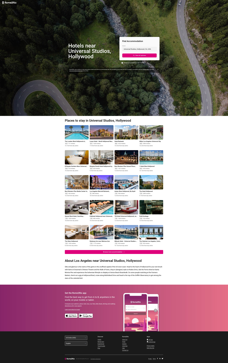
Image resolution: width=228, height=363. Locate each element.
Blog (99, 348)
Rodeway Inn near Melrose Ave (100, 241)
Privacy (150, 358)
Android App (151, 342)
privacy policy (146, 69)
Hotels (99, 339)
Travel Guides (101, 346)
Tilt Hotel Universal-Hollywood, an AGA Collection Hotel (125, 217)
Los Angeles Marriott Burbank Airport (99, 192)
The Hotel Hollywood (146, 191)
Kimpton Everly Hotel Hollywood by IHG (101, 167)
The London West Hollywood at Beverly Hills (75, 142)
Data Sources (150, 348)
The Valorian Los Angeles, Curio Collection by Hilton (149, 242)
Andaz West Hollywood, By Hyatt (125, 191)
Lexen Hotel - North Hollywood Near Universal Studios (101, 142)
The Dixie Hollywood (71, 241)
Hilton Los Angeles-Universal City (150, 141)
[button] (139, 55)
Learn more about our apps (72, 309)
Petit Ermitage (143, 216)
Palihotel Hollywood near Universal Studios (101, 217)
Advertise (124, 346)
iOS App (150, 339)
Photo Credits (150, 346)
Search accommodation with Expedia (134, 62)
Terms (154, 358)
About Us (124, 339)
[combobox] (139, 49)
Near (123, 46)
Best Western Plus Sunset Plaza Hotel (125, 167)
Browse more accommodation (112, 252)
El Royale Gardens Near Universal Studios (75, 167)
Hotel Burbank (119, 141)
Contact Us (125, 350)
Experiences (101, 344)
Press (123, 341)
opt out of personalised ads (76, 71)
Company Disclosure (95, 358)
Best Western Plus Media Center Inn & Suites (76, 192)
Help (123, 348)
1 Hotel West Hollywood (147, 166)
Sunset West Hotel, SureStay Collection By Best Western (74, 217)
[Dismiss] (158, 69)
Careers (124, 344)
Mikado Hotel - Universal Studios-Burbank (125, 242)
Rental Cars (101, 341)
